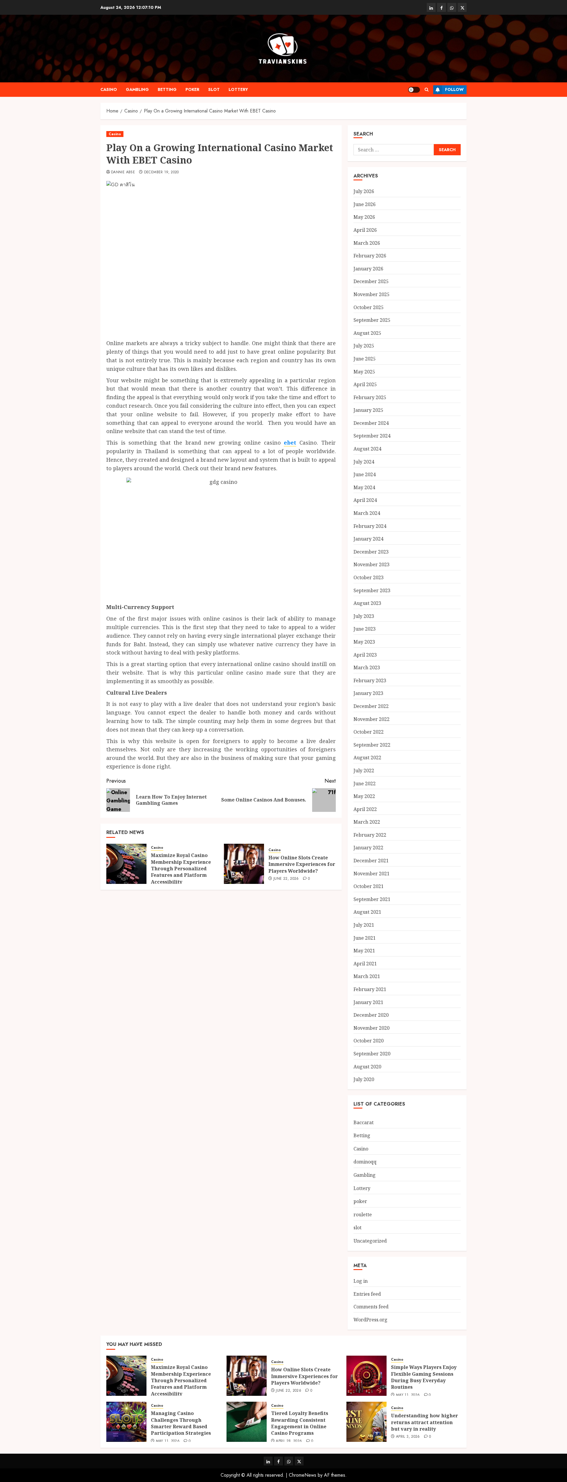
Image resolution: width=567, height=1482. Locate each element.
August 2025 (367, 333)
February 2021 (369, 989)
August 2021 (367, 912)
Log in (360, 1281)
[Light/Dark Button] (414, 90)
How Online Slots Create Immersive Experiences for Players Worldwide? (301, 864)
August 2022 (367, 757)
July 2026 (363, 191)
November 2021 (371, 873)
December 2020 (371, 1015)
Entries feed (367, 1294)
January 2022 (368, 847)
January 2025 (368, 410)
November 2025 (371, 294)
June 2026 (364, 204)
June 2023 (364, 629)
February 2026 (369, 255)
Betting (167, 89)
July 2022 (363, 770)
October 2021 (368, 886)
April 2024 (365, 500)
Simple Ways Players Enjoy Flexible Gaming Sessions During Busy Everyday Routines (424, 1377)
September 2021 (371, 899)
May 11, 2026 (408, 1395)
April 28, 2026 (289, 1441)
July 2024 (363, 461)
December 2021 (371, 860)
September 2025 (371, 320)
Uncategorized (370, 1241)
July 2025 (363, 345)
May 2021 (364, 950)
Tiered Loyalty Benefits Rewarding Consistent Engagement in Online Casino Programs (299, 1423)
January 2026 (368, 268)
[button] (426, 89)
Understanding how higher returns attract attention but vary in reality (424, 1422)
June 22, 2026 (286, 879)
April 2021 (365, 963)
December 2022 (371, 706)
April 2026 (365, 230)
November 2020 (371, 1028)
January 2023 (368, 693)
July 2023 (363, 616)
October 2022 (368, 732)
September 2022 (371, 745)
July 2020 (363, 1079)
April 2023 (365, 655)
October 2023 (368, 577)
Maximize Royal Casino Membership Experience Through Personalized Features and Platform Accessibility (181, 868)
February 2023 (369, 680)
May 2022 (364, 796)
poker (192, 89)
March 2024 (366, 513)
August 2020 (367, 1066)
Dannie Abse (123, 172)
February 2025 (369, 397)
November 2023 (371, 564)
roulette (362, 1214)
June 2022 (364, 783)
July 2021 (363, 925)
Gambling (137, 89)
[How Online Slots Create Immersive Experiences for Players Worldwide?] (244, 864)
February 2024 (369, 526)
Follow (454, 89)
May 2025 (364, 371)
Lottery (238, 89)
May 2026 (364, 217)
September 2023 (371, 590)
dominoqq (365, 1161)
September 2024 (371, 435)
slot (214, 89)
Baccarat (363, 1122)
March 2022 (366, 822)
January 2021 (368, 1002)
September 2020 (371, 1053)
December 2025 (371, 281)
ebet (290, 442)
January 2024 (368, 539)
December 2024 (371, 423)
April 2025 (365, 384)
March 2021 (366, 976)
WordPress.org (370, 1319)
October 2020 (368, 1040)
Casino (108, 89)
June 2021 (364, 938)
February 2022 (369, 835)
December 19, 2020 (161, 172)
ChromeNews (302, 1475)
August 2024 (367, 448)
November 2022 (371, 719)
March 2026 (366, 243)
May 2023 (364, 642)
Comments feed (371, 1306)
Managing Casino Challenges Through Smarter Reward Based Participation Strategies (181, 1423)
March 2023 (366, 667)
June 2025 (364, 358)
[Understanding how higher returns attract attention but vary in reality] (366, 1422)
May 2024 (364, 487)
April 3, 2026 (408, 1436)
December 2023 (371, 552)
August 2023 (367, 603)
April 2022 (365, 809)
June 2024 (364, 474)
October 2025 (368, 307)
